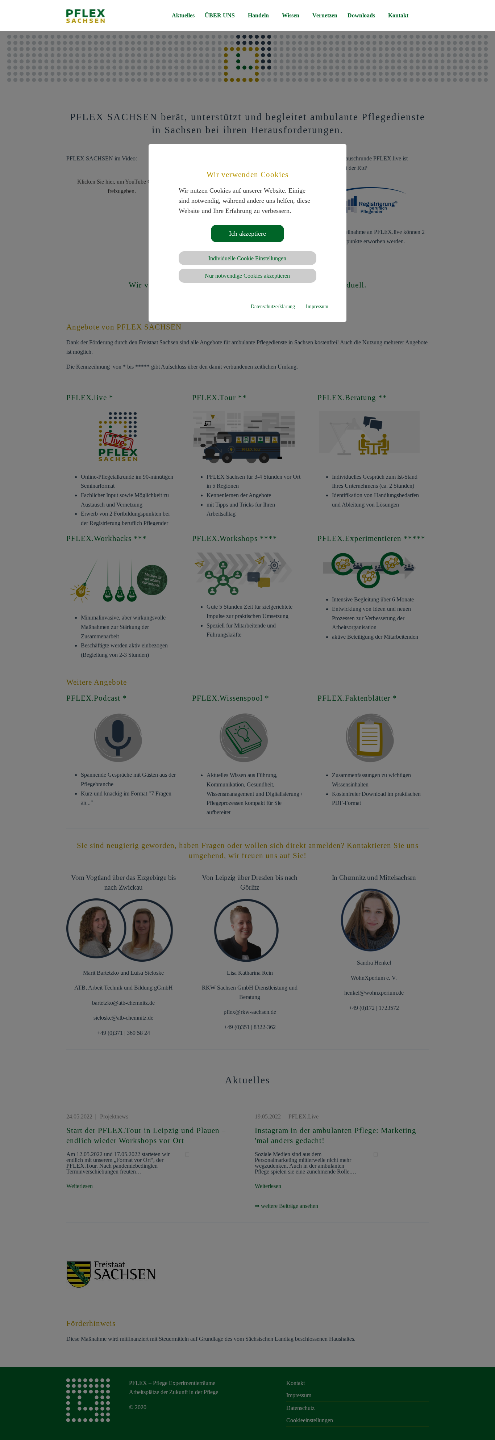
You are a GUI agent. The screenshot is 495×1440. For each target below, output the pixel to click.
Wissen (290, 15)
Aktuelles (183, 15)
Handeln (258, 15)
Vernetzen (324, 15)
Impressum (317, 306)
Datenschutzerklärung (273, 306)
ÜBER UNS (220, 15)
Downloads (361, 15)
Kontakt (398, 15)
